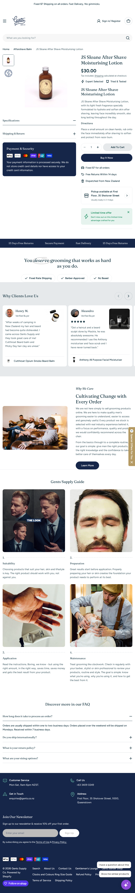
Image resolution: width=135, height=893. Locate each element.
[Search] (128, 38)
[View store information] (127, 195)
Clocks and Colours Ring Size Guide (52, 874)
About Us (49, 868)
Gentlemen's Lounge (86, 868)
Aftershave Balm (23, 49)
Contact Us (64, 868)
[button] (131, 446)
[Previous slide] (118, 296)
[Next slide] (128, 296)
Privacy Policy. (59, 842)
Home (6, 49)
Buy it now (106, 157)
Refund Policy (83, 874)
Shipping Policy (63, 880)
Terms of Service (41, 880)
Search (36, 868)
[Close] (128, 212)
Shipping (98, 75)
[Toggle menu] (5, 21)
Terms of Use (43, 842)
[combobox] (67, 38)
